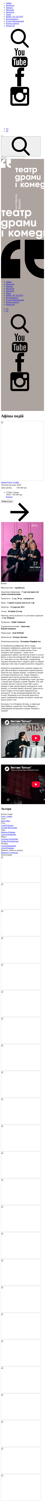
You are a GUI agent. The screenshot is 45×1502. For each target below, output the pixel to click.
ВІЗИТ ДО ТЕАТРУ (14, 17)
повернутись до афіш (10, 482)
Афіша (9, 3)
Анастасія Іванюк (8, 834)
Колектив (10, 5)
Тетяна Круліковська (9, 841)
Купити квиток (12, 23)
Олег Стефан (6, 816)
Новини (9, 8)
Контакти (10, 12)
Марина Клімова (8, 832)
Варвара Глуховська (9, 852)
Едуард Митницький (15, 21)
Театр (8, 14)
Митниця (10, 10)
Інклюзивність (12, 19)
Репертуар (10, 26)
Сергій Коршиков (8, 846)
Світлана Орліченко (9, 839)
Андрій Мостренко (9, 828)
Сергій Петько (7, 825)
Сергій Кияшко (7, 848)
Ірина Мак (5, 821)
